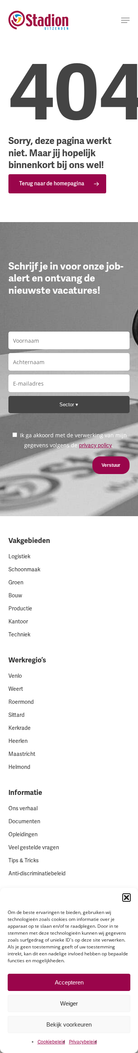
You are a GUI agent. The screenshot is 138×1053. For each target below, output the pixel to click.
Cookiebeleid (51, 1042)
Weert (15, 689)
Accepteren (69, 982)
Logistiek (19, 556)
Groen (15, 582)
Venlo (15, 676)
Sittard (16, 715)
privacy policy (95, 445)
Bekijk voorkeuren (69, 1024)
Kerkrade (19, 728)
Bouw (15, 595)
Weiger (69, 1003)
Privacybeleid (83, 1042)
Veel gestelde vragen (33, 847)
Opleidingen (23, 834)
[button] (126, 897)
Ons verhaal (23, 808)
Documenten (24, 821)
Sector (67, 404)
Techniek (19, 634)
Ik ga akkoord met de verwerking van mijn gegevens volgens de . (72, 440)
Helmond (19, 767)
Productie (20, 608)
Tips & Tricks (23, 860)
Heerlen (18, 741)
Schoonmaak (24, 569)
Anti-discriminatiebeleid (37, 873)
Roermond (21, 702)
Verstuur (111, 465)
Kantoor (18, 621)
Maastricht (21, 754)
